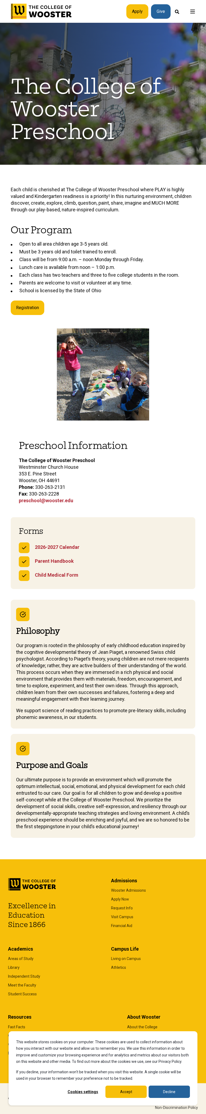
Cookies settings (83, 1092)
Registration (27, 307)
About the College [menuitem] (142, 1027)
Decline (169, 1092)
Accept (126, 1092)
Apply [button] (137, 11)
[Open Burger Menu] (192, 11)
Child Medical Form (56, 575)
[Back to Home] (41, 11)
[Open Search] (177, 11)
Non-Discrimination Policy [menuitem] (176, 1107)
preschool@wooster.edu (46, 500)
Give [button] (161, 11)
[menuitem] (128, 890)
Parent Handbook (54, 561)
